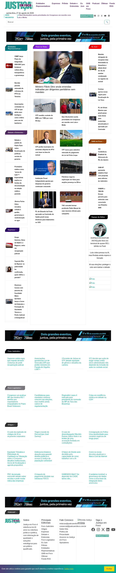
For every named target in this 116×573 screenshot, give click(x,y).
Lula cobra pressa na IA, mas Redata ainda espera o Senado (100, 255)
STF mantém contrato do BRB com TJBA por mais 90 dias (44, 118)
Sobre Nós (63, 529)
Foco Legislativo (14, 388)
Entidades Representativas (43, 4)
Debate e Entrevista (74, 4)
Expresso (56, 3)
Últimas (104, 3)
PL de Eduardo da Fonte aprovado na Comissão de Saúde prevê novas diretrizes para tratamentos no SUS (44, 217)
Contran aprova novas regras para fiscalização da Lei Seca (103, 94)
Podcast (95, 3)
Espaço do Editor (98, 217)
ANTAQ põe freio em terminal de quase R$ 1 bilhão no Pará (100, 243)
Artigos (11, 425)
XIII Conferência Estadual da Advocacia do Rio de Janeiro (103, 154)
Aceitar (109, 569)
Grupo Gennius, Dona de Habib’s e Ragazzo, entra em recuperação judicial (19, 245)
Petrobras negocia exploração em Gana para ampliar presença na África (71, 179)
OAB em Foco (88, 6)
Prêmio (65, 3)
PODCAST (12, 512)
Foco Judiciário (14, 351)
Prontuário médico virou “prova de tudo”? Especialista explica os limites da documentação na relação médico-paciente (19, 180)
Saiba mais (68, 569)
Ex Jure (82, 4)
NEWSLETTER (86, 16)
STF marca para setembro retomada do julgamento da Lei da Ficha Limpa (71, 152)
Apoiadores (64, 543)
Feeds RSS (112, 4)
